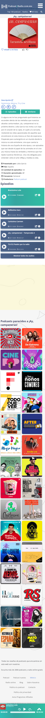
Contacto (31, 687)
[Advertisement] (22, 75)
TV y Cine (21, 103)
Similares (31, 112)
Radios (25, 12)
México (33, 677)
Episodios (12, 112)
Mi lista (34, 12)
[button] (41, 4)
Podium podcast (20, 179)
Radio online (11, 682)
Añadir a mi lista (11, 49)
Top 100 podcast (14, 12)
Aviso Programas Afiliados (22, 697)
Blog (21, 682)
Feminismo (5, 103)
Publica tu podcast (17, 687)
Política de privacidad (22, 692)
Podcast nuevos (19, 677)
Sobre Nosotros (33, 682)
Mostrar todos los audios (24, 256)
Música (14, 103)
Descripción (6, 100)
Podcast (6, 677)
